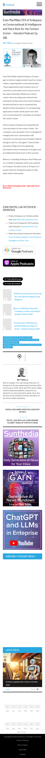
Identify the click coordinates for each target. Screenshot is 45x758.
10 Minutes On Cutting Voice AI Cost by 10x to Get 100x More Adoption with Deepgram (28, 296)
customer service (19, 345)
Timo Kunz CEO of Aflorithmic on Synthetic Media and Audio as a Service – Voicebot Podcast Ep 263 (26, 326)
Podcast (17, 340)
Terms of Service (22, 740)
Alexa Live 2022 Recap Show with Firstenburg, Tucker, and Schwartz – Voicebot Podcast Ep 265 (27, 311)
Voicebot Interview (30, 340)
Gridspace (8, 347)
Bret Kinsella (8, 43)
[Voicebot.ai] (17, 4)
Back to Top (21, 732)
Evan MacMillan (34, 345)
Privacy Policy (22, 745)
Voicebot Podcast (11, 342)
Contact (22, 754)
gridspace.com (32, 219)
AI (15, 337)
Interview (8, 340)
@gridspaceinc (19, 219)
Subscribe (22, 750)
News (8, 689)
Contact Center (24, 337)
